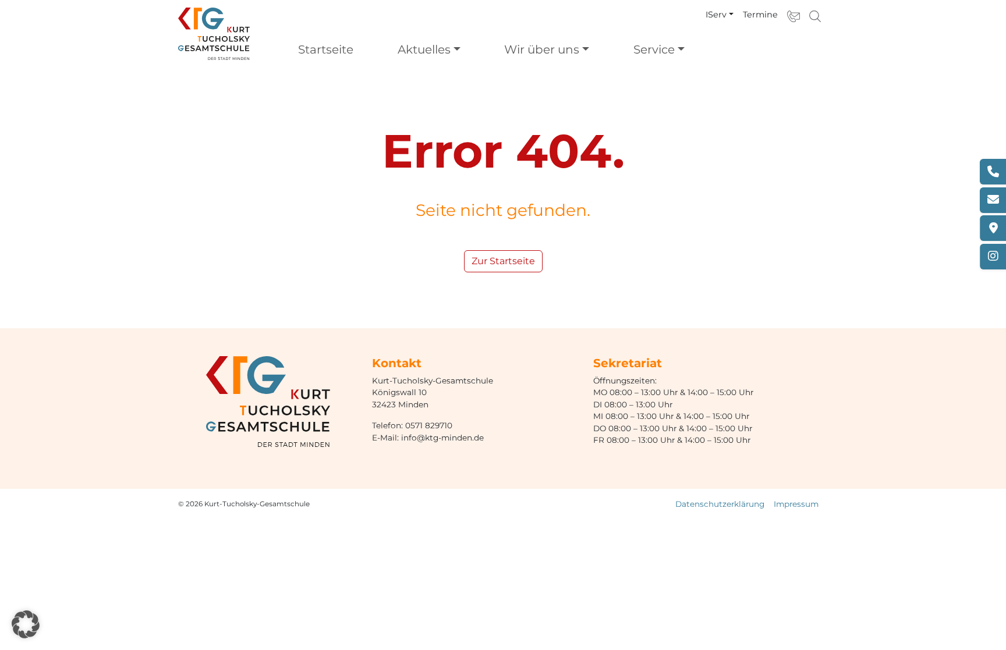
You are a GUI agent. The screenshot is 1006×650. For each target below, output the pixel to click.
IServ (716, 14)
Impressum (796, 504)
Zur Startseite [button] (503, 261)
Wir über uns (541, 49)
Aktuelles (424, 49)
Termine (760, 14)
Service (654, 49)
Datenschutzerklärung (719, 504)
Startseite (325, 49)
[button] (25, 624)
